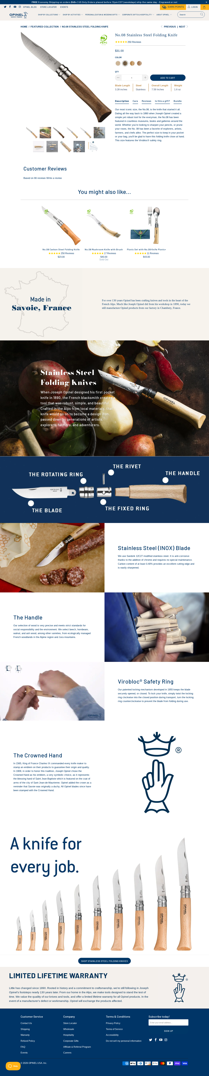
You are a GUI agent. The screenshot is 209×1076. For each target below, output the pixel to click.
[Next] (107, 77)
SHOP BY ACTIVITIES (72, 15)
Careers (67, 1052)
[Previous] (25, 77)
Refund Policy (28, 1041)
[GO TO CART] (204, 7)
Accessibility (112, 1035)
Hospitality (68, 1035)
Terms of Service (114, 1029)
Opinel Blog (30, 7)
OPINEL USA (35, 1063)
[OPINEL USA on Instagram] (19, 7)
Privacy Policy (113, 1023)
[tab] (122, 100)
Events (64, 7)
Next (182, 27)
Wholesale (68, 1029)
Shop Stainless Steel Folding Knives (104, 961)
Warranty (25, 1035)
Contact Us (26, 1023)
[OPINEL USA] (18, 15)
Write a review (54, 178)
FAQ (23, 1047)
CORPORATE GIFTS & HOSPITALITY (137, 15)
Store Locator (48, 7)
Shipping (25, 1029)
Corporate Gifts (70, 1041)
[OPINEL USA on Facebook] (10, 7)
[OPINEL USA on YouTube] (14, 7)
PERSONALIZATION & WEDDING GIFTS (101, 15)
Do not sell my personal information (123, 1041)
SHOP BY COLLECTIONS (48, 15)
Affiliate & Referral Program (77, 1047)
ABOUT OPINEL (163, 15)
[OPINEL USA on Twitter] (5, 7)
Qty (117, 72)
